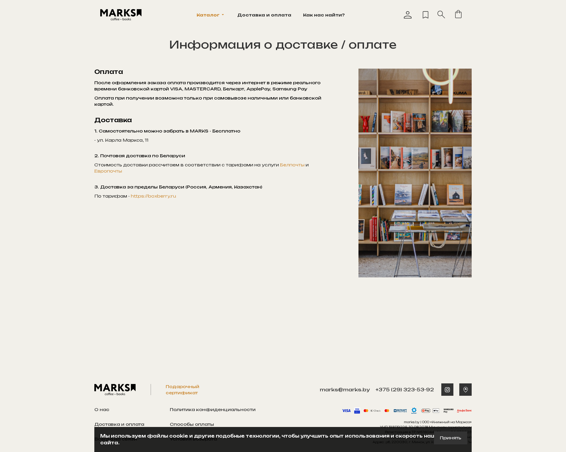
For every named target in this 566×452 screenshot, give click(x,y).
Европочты (108, 170)
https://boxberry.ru (153, 195)
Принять (450, 437)
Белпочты (292, 164)
